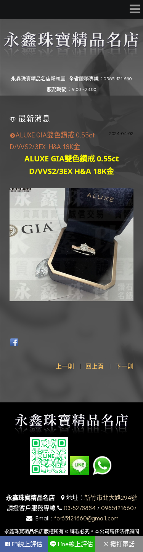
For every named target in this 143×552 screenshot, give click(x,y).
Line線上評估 (75, 544)
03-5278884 (80, 508)
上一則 (65, 366)
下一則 (124, 366)
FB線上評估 (27, 544)
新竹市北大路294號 (110, 497)
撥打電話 (122, 544)
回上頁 (94, 366)
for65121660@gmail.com (86, 518)
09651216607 (118, 508)
